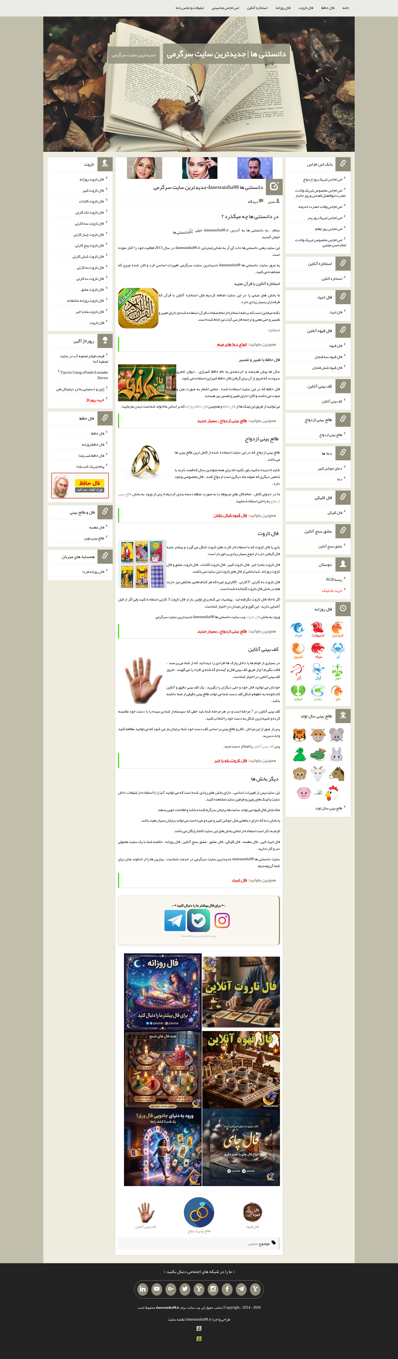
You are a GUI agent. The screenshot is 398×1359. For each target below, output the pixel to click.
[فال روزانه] (163, 993)
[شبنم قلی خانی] (144, 169)
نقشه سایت (176, 1319)
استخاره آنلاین (257, 7)
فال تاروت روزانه (92, 179)
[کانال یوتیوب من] (156, 1289)
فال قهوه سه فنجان (328, 356)
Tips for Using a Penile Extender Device (84, 375)
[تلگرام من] (241, 1289)
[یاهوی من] (255, 1289)
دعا (339, 479)
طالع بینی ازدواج (330, 434)
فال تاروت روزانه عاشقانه (85, 300)
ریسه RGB (334, 579)
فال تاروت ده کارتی (90, 278)
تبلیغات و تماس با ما (190, 7)
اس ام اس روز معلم (328, 228)
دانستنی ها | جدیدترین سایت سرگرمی (226, 53)
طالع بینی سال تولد (328, 808)
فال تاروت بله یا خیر (90, 311)
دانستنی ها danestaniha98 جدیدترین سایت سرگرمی (208, 187)
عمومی (253, 1243)
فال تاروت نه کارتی (90, 267)
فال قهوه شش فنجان (327, 367)
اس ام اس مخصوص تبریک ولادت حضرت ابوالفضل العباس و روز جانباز (320, 192)
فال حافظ (327, 7)
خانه (345, 7)
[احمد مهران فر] (255, 169)
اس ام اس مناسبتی (225, 7)
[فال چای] (241, 1148)
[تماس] (199, 1289)
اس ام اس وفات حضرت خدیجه (320, 206)
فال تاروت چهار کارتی (89, 234)
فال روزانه (283, 7)
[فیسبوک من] (227, 1289)
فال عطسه (96, 527)
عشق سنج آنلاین (330, 546)
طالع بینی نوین (94, 538)
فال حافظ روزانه (196, 406)
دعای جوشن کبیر (330, 468)
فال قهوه (336, 345)
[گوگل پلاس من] (170, 1289)
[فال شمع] (163, 1071)
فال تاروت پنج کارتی (89, 245)
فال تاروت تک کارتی (90, 212)
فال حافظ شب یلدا (91, 455)
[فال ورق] (163, 1148)
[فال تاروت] (241, 993)
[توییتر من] (185, 1289)
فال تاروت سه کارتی (89, 223)
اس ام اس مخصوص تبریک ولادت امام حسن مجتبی (320, 242)
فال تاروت (306, 7)
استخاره (274, 330)
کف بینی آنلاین (263, 746)
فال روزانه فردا (93, 571)
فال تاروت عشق (92, 289)
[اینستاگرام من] (213, 1289)
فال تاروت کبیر (93, 190)
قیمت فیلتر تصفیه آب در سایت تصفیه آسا (84, 358)
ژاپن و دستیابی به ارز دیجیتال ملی (80, 388)
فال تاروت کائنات (91, 201)
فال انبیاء (335, 312)
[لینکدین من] (142, 1289)
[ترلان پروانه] (199, 169)
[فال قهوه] (241, 1071)
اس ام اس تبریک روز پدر (324, 217)
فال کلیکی (335, 512)
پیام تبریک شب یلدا (90, 466)
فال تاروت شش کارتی (88, 256)
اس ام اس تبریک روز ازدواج (322, 179)
